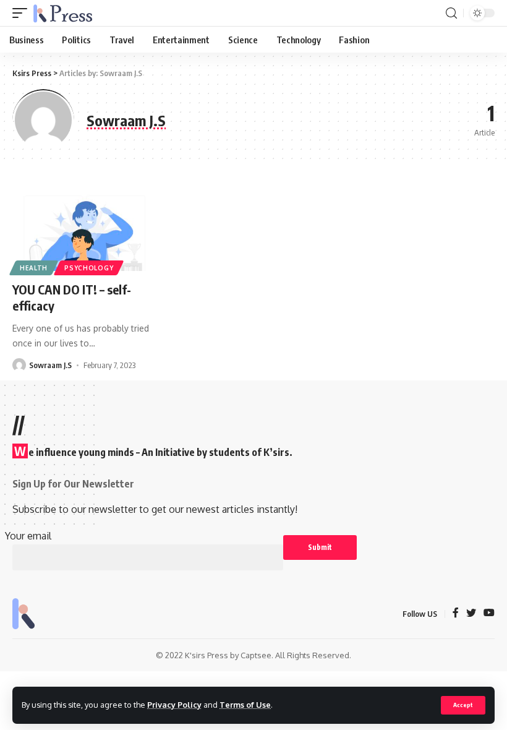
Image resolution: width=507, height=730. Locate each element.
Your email (28, 536)
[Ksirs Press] (63, 13)
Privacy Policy (174, 705)
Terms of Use (245, 705)
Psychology (88, 268)
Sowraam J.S (50, 365)
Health (34, 268)
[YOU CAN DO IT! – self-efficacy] (84, 228)
